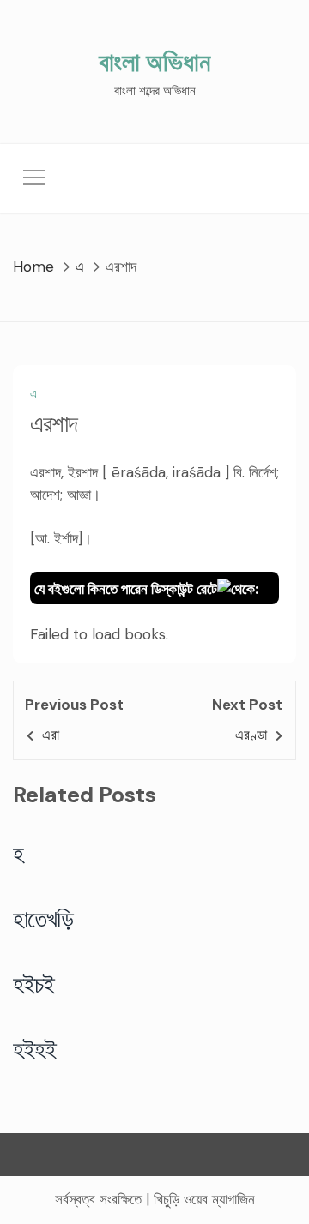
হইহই (35, 1049)
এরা (50, 734)
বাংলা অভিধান (154, 62)
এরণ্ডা (251, 734)
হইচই (34, 984)
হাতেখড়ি (43, 918)
